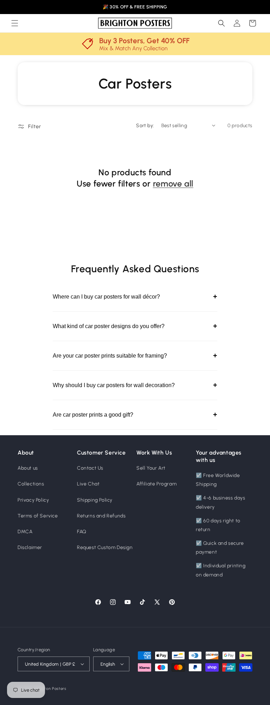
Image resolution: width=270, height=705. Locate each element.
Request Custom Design (105, 547)
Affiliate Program (156, 484)
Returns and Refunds (101, 516)
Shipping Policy (94, 500)
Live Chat (88, 484)
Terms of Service (38, 516)
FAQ (81, 532)
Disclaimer (30, 547)
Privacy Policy (33, 500)
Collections (31, 484)
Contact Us (90, 468)
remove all (173, 183)
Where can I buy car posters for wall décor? (135, 296)
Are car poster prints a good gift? (135, 414)
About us (28, 468)
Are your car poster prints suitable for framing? (135, 355)
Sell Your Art (151, 468)
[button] (14, 23)
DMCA (25, 532)
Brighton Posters (50, 688)
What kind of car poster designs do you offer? (135, 326)
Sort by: (145, 126)
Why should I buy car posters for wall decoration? (135, 385)
